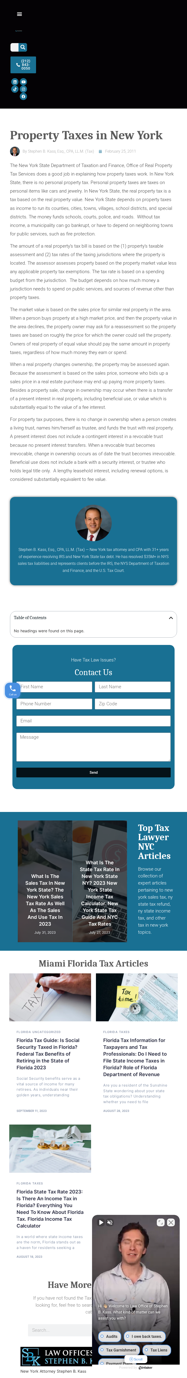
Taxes (64, 824)
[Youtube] (23, 81)
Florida (24, 1032)
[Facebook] (23, 96)
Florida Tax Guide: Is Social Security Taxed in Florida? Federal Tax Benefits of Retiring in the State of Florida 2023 (48, 1054)
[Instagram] (23, 89)
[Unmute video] (101, 1222)
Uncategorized (46, 1032)
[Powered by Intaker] (145, 1367)
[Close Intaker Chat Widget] (171, 1222)
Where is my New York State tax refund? (100, 917)
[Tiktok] (15, 89)
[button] (19, 14)
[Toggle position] (161, 1222)
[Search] (23, 47)
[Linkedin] (15, 81)
